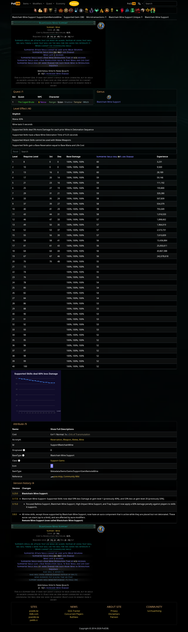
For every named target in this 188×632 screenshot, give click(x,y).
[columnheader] (14, 97)
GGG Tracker (74, 610)
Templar (78, 102)
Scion (60, 102)
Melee (75, 439)
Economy (60, 3)
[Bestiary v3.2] (111, 10)
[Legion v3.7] (91, 10)
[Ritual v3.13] (65, 10)
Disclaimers (114, 614)
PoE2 (131, 3)
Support (50, 27)
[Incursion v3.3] (106, 10)
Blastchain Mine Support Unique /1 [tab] (126, 17)
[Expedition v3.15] (55, 10)
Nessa (43, 102)
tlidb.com (33, 614)
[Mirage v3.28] (35, 10)
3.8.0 (14, 514)
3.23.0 (15, 493)
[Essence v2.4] (127, 10)
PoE (15, 3)
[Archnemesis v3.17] (50, 10)
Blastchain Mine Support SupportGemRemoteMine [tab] (37, 17)
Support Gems (58, 460)
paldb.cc (34, 620)
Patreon (74, 3)
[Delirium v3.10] (81, 10)
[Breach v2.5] (122, 10)
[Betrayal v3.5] (96, 10)
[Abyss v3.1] (117, 10)
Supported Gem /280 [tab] (74, 17)
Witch (86, 102)
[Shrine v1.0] (147, 10)
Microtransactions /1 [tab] (96, 17)
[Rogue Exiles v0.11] (152, 10)
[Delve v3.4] (101, 10)
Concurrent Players (74, 614)
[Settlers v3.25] (40, 10)
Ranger (52, 102)
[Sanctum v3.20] (45, 10)
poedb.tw (33, 610)
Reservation (56, 439)
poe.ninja (58, 476)
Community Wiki (71, 476)
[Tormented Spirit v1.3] (132, 10)
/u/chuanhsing (154, 610)
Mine (57, 27)
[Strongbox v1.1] (142, 10)
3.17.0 (15, 498)
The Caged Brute (26, 102)
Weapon (67, 439)
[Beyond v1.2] (137, 10)
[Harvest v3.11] (76, 10)
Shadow (68, 102)
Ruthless (74, 617)
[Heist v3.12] (71, 10)
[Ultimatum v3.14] (60, 10)
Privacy (114, 610)
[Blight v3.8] (86, 10)
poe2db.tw (34, 617)
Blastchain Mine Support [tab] (157, 17)
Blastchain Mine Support (109, 101)
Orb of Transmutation (79, 434)
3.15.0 (15, 504)
